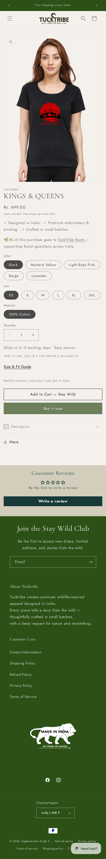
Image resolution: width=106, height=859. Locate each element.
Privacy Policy (21, 685)
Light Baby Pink (82, 264)
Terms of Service (23, 696)
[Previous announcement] (9, 5)
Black (13, 264)
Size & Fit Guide (17, 367)
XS (11, 295)
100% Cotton (19, 314)
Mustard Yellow (43, 264)
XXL (92, 295)
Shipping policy (53, 848)
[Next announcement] (96, 5)
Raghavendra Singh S (35, 841)
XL (74, 295)
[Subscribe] (90, 562)
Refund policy (64, 841)
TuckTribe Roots (72, 239)
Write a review (52, 501)
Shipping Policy (22, 663)
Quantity (10, 325)
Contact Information (25, 652)
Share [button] (13, 441)
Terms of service (27, 848)
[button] (9, 18)
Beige (13, 275)
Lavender (39, 275)
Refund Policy (21, 674)
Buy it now (53, 408)
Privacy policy (87, 841)
